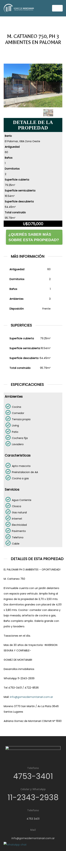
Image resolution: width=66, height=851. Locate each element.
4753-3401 (33, 776)
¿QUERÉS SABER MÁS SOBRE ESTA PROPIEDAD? (33, 237)
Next (58, 114)
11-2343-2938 (33, 797)
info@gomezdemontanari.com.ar (31, 697)
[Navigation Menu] (57, 8)
